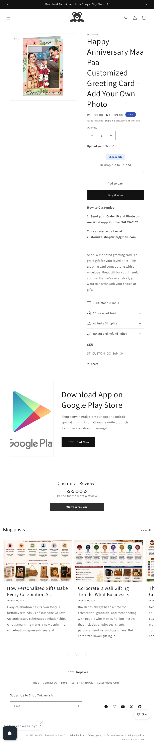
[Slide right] (85, 654)
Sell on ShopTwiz (82, 682)
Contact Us (50, 682)
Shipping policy (136, 735)
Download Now (78, 442)
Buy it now (115, 195)
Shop (64, 682)
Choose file (115, 157)
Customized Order (109, 682)
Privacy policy (95, 735)
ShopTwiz (39, 735)
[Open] (10, 733)
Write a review (76, 507)
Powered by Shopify (55, 735)
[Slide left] (68, 654)
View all (146, 530)
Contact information (133, 739)
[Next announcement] (146, 4)
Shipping (110, 120)
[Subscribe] (77, 706)
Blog (36, 682)
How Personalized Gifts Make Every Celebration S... (37, 591)
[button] (8, 17)
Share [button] (94, 364)
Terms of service (115, 735)
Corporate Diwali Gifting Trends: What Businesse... (105, 591)
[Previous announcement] (7, 4)
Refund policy (77, 735)
